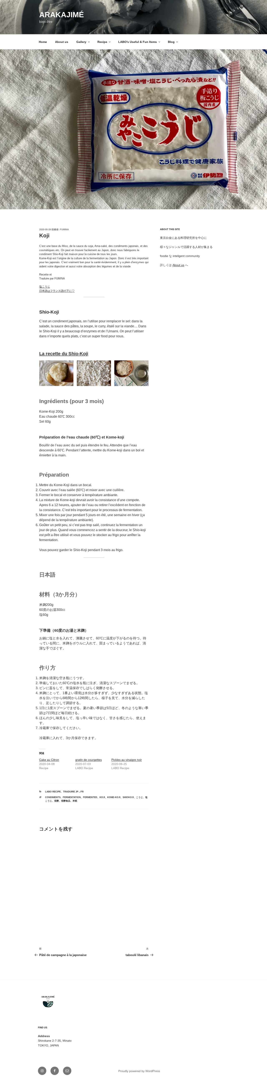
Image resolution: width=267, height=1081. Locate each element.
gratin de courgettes (88, 759)
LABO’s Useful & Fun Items (137, 42)
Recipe (102, 42)
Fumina (64, 229)
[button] (133, 129)
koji (102, 797)
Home (43, 42)
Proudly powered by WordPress (139, 1071)
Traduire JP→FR (73, 791)
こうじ (139, 797)
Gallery (81, 42)
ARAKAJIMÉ (61, 14)
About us (61, 42)
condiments (52, 797)
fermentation (72, 797)
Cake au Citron (49, 759)
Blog (171, 42)
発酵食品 (65, 801)
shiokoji (128, 797)
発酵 (56, 801)
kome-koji (113, 797)
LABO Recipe (53, 791)
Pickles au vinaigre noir (126, 759)
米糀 (75, 801)
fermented (90, 797)
